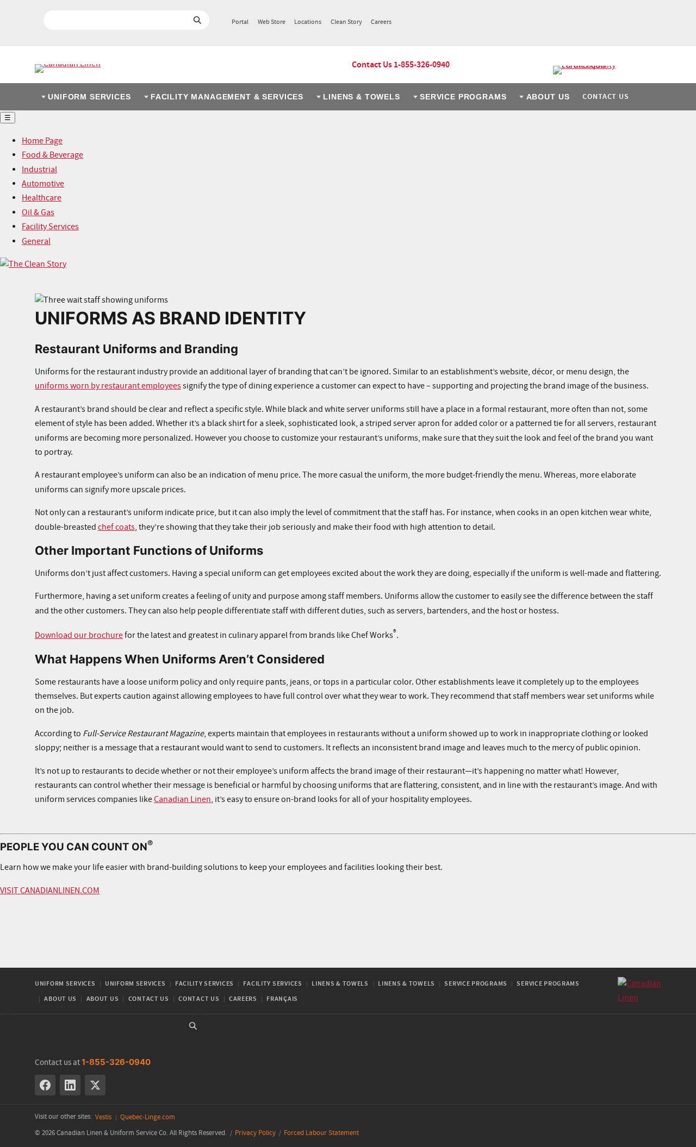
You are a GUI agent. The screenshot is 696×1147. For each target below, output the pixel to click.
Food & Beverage (52, 155)
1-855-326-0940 (116, 1062)
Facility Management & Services (227, 96)
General (36, 241)
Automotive (43, 184)
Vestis (103, 1117)
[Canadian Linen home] (68, 68)
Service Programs (463, 96)
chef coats (116, 527)
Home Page (42, 141)
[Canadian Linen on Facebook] (45, 1085)
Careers (381, 22)
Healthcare (41, 198)
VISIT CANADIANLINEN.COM (50, 891)
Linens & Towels (361, 96)
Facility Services (50, 227)
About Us (548, 96)
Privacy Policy (255, 1133)
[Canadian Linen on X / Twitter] (95, 1085)
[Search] (193, 1026)
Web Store (271, 22)
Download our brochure (79, 635)
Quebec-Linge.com (147, 1117)
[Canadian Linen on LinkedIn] (70, 1085)
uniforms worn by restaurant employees (108, 386)
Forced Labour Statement (321, 1133)
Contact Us (605, 97)
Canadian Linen (182, 799)
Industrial (39, 170)
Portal (240, 22)
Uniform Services (89, 96)
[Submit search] (197, 20)
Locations (307, 22)
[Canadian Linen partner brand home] (607, 70)
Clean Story (346, 22)
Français (282, 999)
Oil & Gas (38, 212)
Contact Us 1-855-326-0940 (401, 65)
